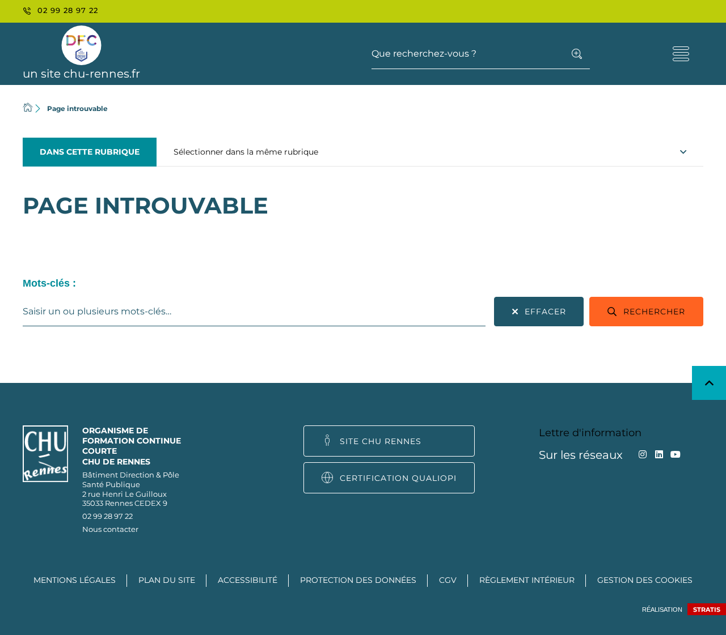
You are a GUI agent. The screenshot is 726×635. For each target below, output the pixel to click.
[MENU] (680, 53)
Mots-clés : (49, 283)
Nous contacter (110, 529)
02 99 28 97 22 (107, 516)
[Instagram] (642, 455)
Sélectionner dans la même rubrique (246, 152)
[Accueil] (28, 108)
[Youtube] (675, 455)
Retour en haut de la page (709, 383)
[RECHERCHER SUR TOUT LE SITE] (577, 54)
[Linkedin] (659, 455)
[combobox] (254, 311)
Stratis (706, 609)
